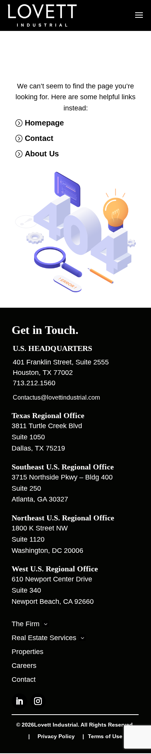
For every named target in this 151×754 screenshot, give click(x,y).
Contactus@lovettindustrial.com (56, 397)
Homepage (44, 123)
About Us (42, 153)
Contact (39, 138)
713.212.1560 (34, 383)
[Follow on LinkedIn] (19, 701)
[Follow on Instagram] (38, 701)
